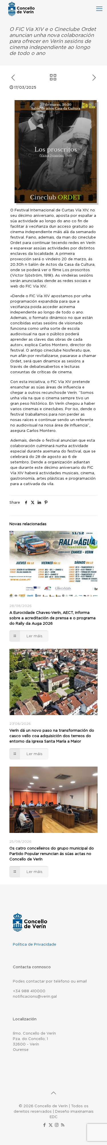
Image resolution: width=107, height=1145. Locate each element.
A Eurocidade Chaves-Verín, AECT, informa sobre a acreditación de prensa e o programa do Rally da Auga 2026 (52, 618)
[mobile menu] (99, 8)
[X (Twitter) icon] (51, 1125)
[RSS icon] (62, 1125)
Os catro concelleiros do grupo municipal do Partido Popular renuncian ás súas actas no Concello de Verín (51, 853)
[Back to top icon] (54, 1093)
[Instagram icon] (56, 1125)
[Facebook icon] (45, 1125)
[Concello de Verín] (21, 8)
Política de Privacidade (34, 944)
